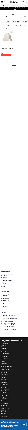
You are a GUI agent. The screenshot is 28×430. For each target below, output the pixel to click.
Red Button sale (4, 381)
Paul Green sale (4, 403)
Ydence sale (3, 385)
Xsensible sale (4, 382)
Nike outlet (3, 345)
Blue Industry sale (5, 353)
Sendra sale (3, 351)
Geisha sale (3, 390)
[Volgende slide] (27, 8)
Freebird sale (4, 360)
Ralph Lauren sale (5, 346)
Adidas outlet (4, 379)
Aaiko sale (3, 413)
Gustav (2, 11)
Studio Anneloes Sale (5, 372)
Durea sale (3, 410)
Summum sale (4, 405)
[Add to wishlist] (11, 32)
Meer (25, 16)
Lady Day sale (4, 418)
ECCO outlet (3, 392)
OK (24, 424)
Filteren (8, 25)
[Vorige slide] (1, 8)
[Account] (4, 2)
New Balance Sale (5, 398)
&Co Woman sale (5, 408)
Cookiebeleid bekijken (6, 428)
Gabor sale (3, 402)
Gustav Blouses (6, 21)
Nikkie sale (3, 364)
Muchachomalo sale (5, 389)
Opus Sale (3, 377)
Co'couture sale (4, 343)
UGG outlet (3, 348)
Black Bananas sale (5, 415)
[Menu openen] (2, 2)
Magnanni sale (4, 356)
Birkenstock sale (4, 358)
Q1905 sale (3, 406)
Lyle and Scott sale (5, 369)
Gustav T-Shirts (16, 21)
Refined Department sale (6, 366)
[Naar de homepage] (13, 2)
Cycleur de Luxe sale (5, 355)
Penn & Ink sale (4, 411)
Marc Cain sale (4, 400)
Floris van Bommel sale (6, 371)
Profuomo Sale (4, 374)
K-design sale (4, 363)
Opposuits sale (4, 416)
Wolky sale (3, 397)
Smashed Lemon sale (6, 350)
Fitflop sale (3, 387)
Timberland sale (4, 384)
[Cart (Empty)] (25, 2)
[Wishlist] (23, 2)
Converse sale (4, 361)
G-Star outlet (4, 395)
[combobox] (14, 5)
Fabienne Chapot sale (6, 376)
